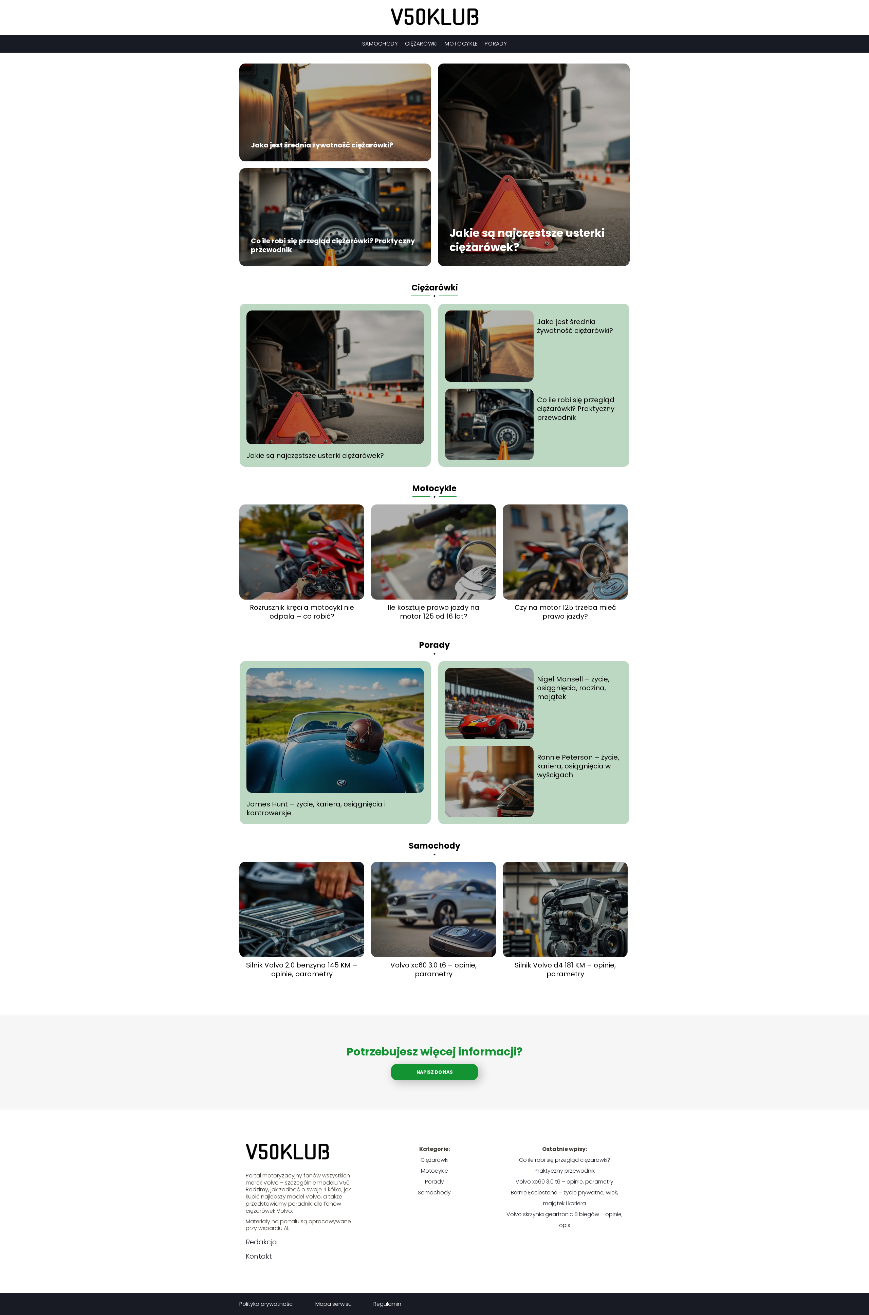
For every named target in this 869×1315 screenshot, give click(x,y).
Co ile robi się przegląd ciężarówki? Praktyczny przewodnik (333, 245)
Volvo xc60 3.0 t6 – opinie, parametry (433, 969)
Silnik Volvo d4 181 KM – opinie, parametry (565, 969)
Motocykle (461, 44)
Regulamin (387, 1304)
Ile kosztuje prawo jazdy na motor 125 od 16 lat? (433, 612)
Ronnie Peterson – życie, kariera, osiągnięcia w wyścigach (578, 766)
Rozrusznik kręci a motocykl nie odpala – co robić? (302, 612)
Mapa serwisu (333, 1304)
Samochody (380, 44)
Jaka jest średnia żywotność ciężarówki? (322, 145)
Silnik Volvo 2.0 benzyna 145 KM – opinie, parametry (301, 969)
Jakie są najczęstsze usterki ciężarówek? (527, 240)
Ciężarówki (421, 44)
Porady (496, 44)
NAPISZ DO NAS (435, 1072)
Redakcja (261, 1242)
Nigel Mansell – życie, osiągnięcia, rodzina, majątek (573, 688)
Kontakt (259, 1256)
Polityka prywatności (266, 1304)
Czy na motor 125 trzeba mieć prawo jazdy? (565, 612)
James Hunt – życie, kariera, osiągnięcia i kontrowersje (316, 808)
